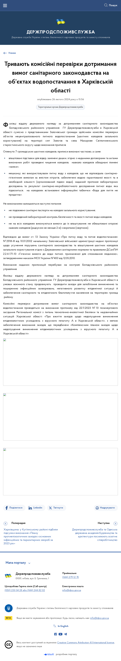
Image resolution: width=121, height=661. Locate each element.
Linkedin (37, 508)
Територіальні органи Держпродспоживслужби (60, 107)
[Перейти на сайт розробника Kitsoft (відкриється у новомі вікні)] (49, 654)
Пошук (113, 5)
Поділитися (15, 508)
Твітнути (58, 508)
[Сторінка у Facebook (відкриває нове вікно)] (56, 634)
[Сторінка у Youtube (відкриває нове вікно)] (60, 634)
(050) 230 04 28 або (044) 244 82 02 (25, 590)
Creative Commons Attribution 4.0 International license (85, 642)
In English (63, 626)
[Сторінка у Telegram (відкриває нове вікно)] (65, 634)
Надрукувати (107, 508)
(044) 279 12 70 (70, 577)
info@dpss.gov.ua (71, 590)
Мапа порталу (16, 563)
